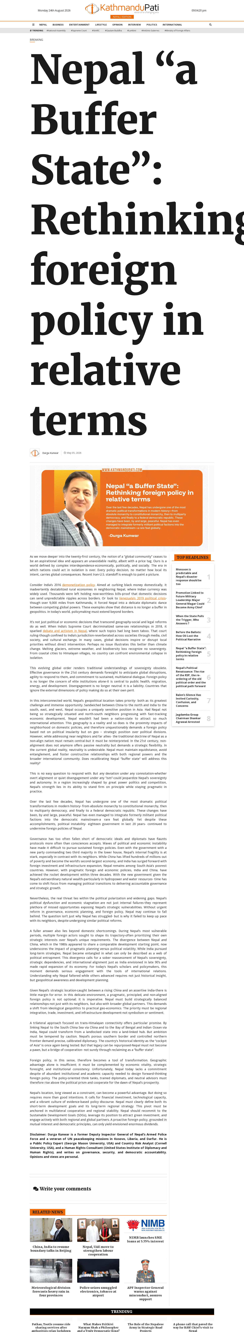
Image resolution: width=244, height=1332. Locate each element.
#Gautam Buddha (113, 30)
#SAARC (96, 30)
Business (58, 24)
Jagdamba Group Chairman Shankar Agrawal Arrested (188, 718)
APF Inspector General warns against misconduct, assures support (145, 1293)
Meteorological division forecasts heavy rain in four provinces (51, 1291)
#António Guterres (150, 30)
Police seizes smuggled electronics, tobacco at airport (98, 1291)
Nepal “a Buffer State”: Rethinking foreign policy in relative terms (191, 653)
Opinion (117, 24)
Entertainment (79, 24)
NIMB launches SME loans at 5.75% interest (145, 1239)
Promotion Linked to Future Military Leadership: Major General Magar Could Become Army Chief (190, 600)
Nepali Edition (122, 16)
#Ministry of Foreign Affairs (177, 30)
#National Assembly (56, 30)
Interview (134, 24)
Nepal (43, 24)
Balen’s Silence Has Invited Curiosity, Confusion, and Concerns (188, 700)
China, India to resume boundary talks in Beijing (51, 1249)
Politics (152, 24)
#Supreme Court (79, 30)
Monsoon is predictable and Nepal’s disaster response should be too (189, 577)
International (172, 24)
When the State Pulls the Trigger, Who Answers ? (190, 619)
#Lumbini (131, 30)
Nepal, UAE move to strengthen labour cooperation (98, 1250)
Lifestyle (101, 24)
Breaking (36, 40)
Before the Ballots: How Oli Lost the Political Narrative (188, 635)
